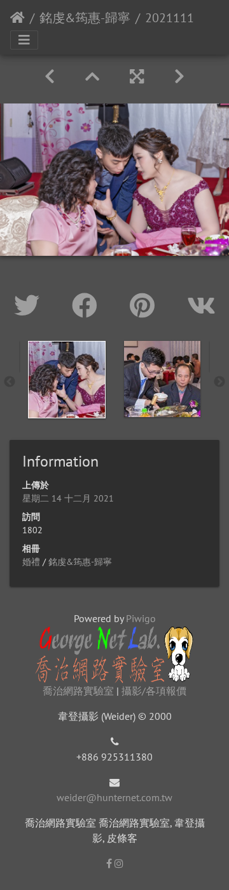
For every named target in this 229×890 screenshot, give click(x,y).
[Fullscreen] (136, 76)
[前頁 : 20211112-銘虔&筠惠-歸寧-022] (49, 76)
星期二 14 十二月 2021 (68, 498)
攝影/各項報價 (153, 690)
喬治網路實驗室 (78, 690)
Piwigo (141, 618)
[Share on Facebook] (88, 305)
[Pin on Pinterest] (145, 305)
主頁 (17, 17)
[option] (66, 379)
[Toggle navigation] (24, 40)
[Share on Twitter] (30, 305)
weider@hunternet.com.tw (114, 797)
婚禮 (31, 562)
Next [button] (219, 382)
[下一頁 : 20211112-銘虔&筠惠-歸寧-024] (179, 76)
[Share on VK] (201, 305)
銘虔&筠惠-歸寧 (84, 18)
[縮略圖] (92, 76)
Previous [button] (9, 382)
